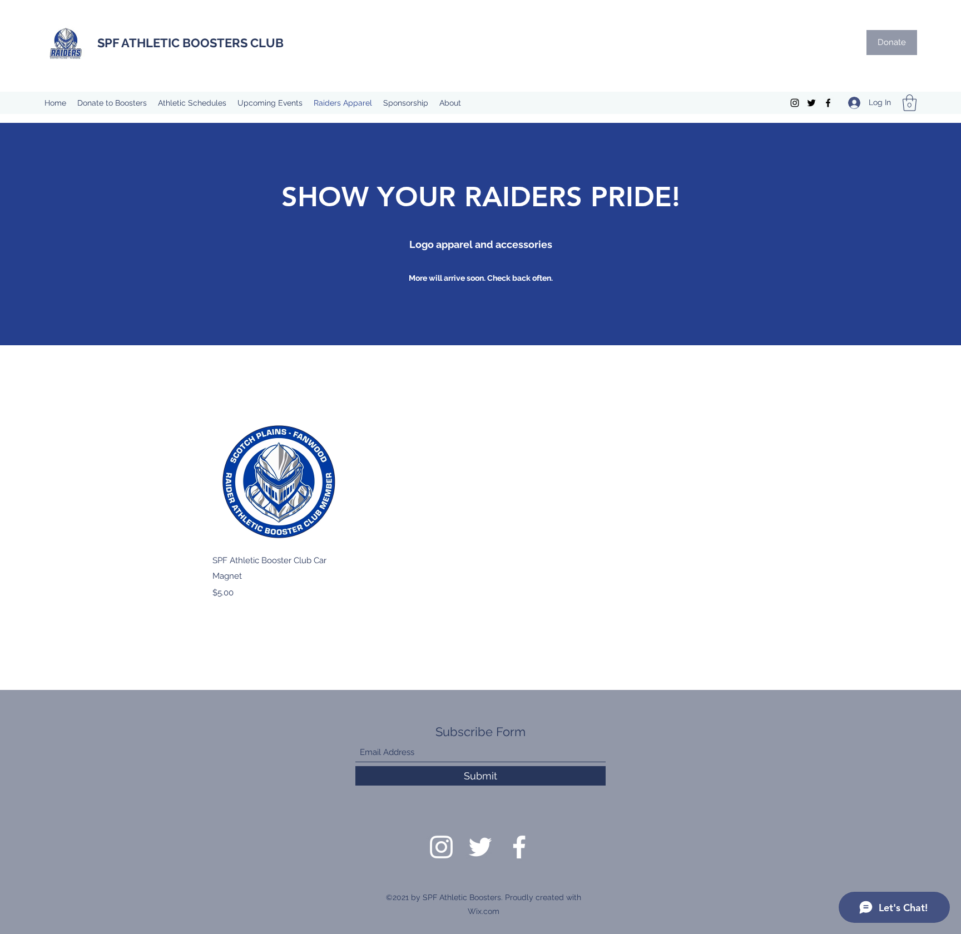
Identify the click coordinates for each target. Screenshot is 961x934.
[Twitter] (811, 102)
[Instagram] (794, 102)
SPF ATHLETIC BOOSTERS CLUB (190, 43)
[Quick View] (276, 480)
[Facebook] (828, 102)
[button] (910, 103)
